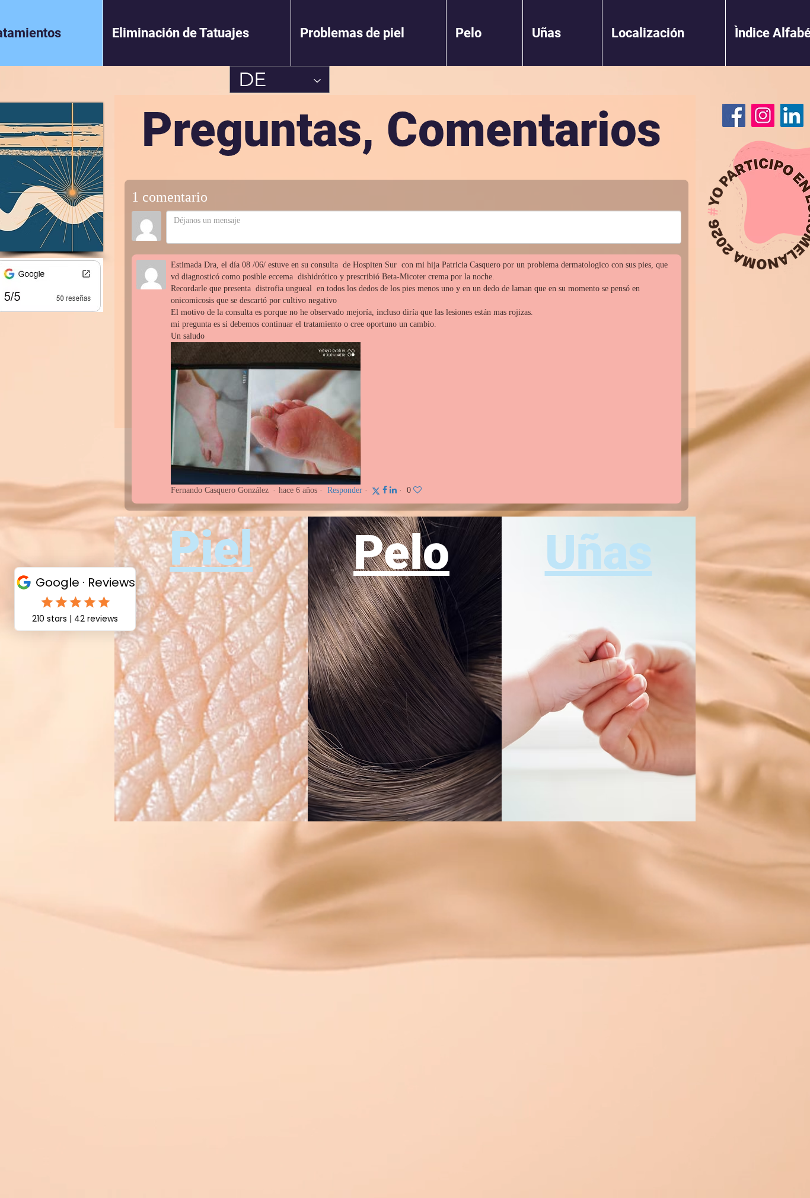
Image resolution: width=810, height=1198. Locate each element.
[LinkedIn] (791, 115)
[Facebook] (733, 115)
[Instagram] (762, 115)
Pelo (401, 553)
